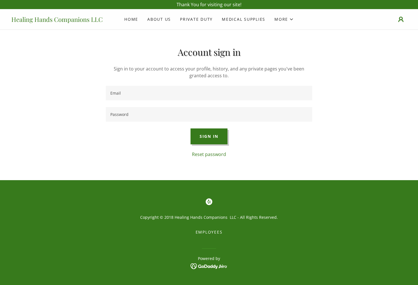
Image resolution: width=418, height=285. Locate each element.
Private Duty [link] (196, 19)
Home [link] (131, 19)
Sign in (209, 136)
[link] (60, 20)
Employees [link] (209, 232)
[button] (284, 19)
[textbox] (209, 93)
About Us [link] (159, 19)
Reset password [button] (209, 154)
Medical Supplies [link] (243, 19)
